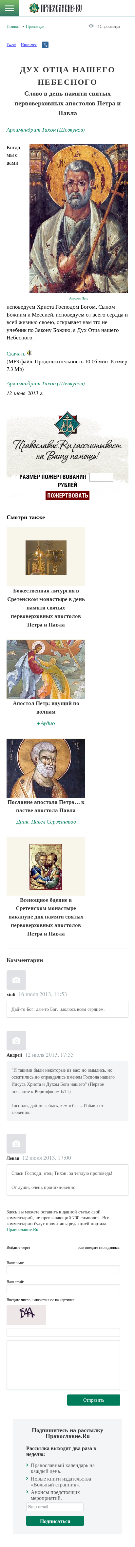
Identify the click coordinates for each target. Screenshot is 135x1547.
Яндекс (60, 1247)
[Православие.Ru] (55, 8)
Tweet (11, 44)
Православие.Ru (22, 1229)
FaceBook (37, 1247)
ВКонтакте (49, 1247)
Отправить (93, 1400)
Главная (13, 26)
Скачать (16, 353)
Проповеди (35, 26)
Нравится (29, 44)
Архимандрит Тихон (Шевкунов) (46, 129)
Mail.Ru (72, 1247)
